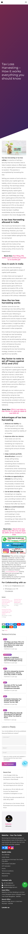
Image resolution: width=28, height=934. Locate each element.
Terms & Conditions (7, 871)
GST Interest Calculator (9, 863)
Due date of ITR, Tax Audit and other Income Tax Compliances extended (13, 686)
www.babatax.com (12, 571)
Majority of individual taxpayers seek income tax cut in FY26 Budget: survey (13, 659)
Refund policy (6, 873)
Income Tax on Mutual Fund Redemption (18, 601)
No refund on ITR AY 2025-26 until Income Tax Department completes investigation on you (13, 791)
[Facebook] (3, 847)
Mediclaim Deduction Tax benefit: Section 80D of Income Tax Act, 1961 (12, 700)
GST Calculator (6, 866)
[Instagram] (12, 847)
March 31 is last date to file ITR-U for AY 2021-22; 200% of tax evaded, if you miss (14, 532)
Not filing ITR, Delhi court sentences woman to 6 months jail (14, 258)
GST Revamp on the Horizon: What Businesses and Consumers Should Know (13, 805)
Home (4, 868)
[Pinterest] (9, 847)
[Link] (2, 2)
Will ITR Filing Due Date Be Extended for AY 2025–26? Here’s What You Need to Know (13, 715)
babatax (8, 824)
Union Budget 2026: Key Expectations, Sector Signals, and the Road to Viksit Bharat (13, 777)
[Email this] (3, 624)
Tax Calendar (5, 854)
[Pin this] (19, 624)
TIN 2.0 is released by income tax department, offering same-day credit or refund (14, 672)
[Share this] (7, 624)
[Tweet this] (11, 624)
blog (6, 630)
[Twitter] (6, 847)
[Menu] (26, 2)
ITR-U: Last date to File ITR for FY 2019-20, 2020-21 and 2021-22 (14, 411)
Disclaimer (5, 876)
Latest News (5, 857)
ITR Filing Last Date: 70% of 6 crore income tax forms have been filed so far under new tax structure (14, 644)
